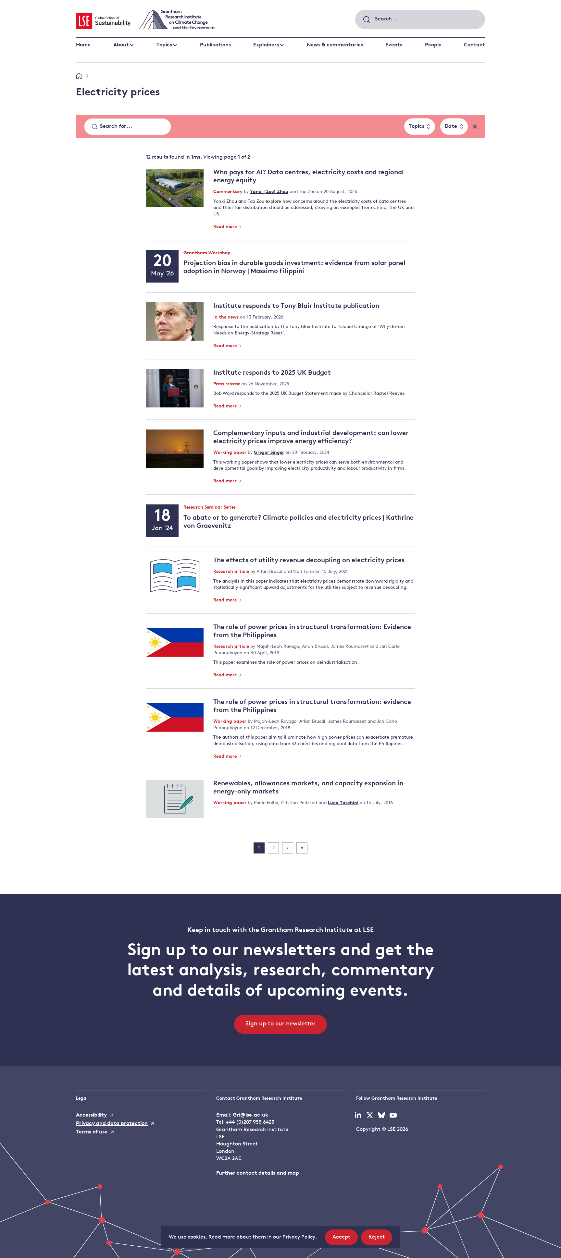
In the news (226, 317)
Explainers (266, 45)
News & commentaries (335, 45)
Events (393, 45)
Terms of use (91, 1132)
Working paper (230, 452)
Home (83, 45)
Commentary (228, 191)
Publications (215, 45)
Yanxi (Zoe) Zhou (269, 191)
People (433, 45)
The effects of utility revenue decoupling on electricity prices (309, 560)
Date (451, 126)
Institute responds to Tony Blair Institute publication (296, 306)
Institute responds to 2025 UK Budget (272, 373)
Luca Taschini (343, 803)
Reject (380, 1239)
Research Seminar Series (209, 508)
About (121, 45)
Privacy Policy (298, 1237)
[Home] (79, 76)
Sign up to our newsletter (280, 1024)
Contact (474, 45)
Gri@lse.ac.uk (250, 1115)
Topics (164, 45)
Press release (227, 384)
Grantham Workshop (207, 253)
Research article (231, 571)
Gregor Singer (269, 452)
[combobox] (420, 19)
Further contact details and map (257, 1173)
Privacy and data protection (112, 1123)
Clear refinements (475, 126)
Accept (345, 1239)
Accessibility (91, 1115)
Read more (225, 226)
